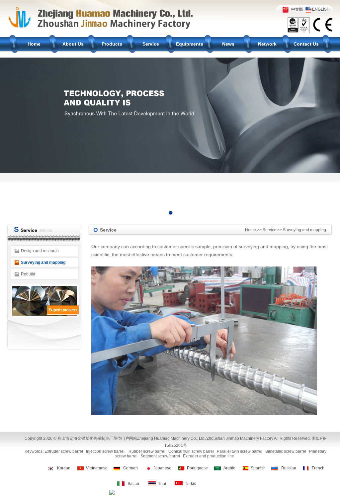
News (228, 44)
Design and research (40, 250)
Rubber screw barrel (146, 451)
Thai (162, 483)
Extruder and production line (208, 456)
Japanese (162, 468)
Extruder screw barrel (63, 451)
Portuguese (197, 468)
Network (267, 44)
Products (112, 44)
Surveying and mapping (43, 262)
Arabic (229, 468)
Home (34, 44)
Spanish (258, 468)
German (130, 468)
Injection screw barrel (106, 451)
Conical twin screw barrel (191, 451)
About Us (73, 44)
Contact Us (306, 44)
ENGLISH (321, 9)
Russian (288, 468)
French (318, 468)
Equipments (189, 44)
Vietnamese (97, 468)
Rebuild (28, 274)
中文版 (297, 9)
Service (150, 44)
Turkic (190, 483)
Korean (63, 468)
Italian (133, 483)
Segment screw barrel (160, 456)
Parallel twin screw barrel (239, 451)
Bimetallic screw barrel (285, 451)
